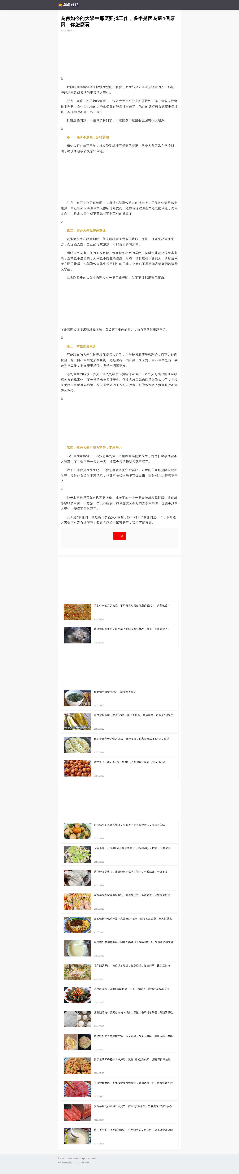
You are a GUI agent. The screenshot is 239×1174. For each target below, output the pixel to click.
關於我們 (62, 1162)
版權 (87, 1162)
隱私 (83, 1162)
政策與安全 (71, 1162)
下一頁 (119, 536)
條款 (78, 1162)
